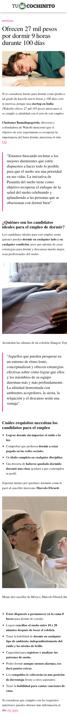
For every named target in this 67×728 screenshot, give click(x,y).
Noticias (8, 21)
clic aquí (12, 710)
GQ (4, 142)
